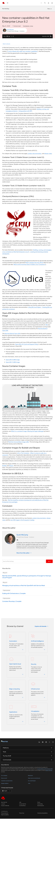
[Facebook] (46, 742)
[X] (49, 742)
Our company (4, 775)
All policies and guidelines (42, 813)
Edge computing (14, 689)
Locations (3, 804)
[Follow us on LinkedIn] (17, 540)
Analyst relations (4, 783)
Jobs (29, 783)
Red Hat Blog (5, 8)
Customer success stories (6, 780)
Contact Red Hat (22, 804)
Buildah (4, 465)
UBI (46, 325)
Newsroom (30, 775)
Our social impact (32, 780)
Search (49, 561)
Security (33, 664)
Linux (31, 26)
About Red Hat (4, 802)
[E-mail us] (13, 36)
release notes (48, 153)
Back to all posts (6, 44)
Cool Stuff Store (22, 805)
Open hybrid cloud (15, 664)
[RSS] (51, 36)
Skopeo (11, 465)
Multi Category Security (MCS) (34, 262)
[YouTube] (43, 742)
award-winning (49, 770)
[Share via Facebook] (7, 36)
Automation (13, 641)
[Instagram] (53, 742)
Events (38, 802)
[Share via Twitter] (11, 36)
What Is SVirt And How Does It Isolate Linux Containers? (29, 264)
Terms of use (21, 813)
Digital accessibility (5, 814)
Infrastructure (35, 689)
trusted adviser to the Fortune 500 (44, 768)
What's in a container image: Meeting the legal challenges (27, 431)
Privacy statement (4, 813)
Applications (13, 712)
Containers (26, 26)
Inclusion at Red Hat (5, 805)
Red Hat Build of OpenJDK (12, 333)
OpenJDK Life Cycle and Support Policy (26, 344)
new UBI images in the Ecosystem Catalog (22, 520)
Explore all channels (40, 626)
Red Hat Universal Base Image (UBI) (18, 442)
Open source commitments (34, 778)
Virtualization (35, 711)
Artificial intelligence (37, 641)
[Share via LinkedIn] (9, 36)
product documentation (34, 153)
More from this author (23, 553)
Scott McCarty (10, 29)
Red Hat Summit (40, 805)
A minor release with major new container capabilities (22, 51)
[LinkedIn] (39, 742)
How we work (4, 778)
